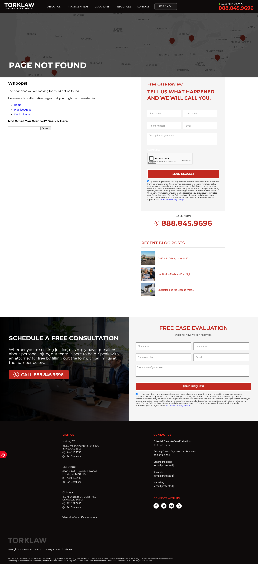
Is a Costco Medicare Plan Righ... (175, 274)
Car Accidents (22, 114)
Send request (183, 173)
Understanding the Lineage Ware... (176, 290)
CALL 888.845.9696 (42, 374)
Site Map (69, 549)
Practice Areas (78, 6)
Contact (143, 6)
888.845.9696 (161, 445)
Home (17, 104)
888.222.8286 (161, 455)
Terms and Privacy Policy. (172, 200)
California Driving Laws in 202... (174, 258)
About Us (54, 6)
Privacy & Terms (53, 549)
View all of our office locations (79, 517)
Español (165, 6)
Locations (102, 6)
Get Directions (74, 456)
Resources (123, 6)
